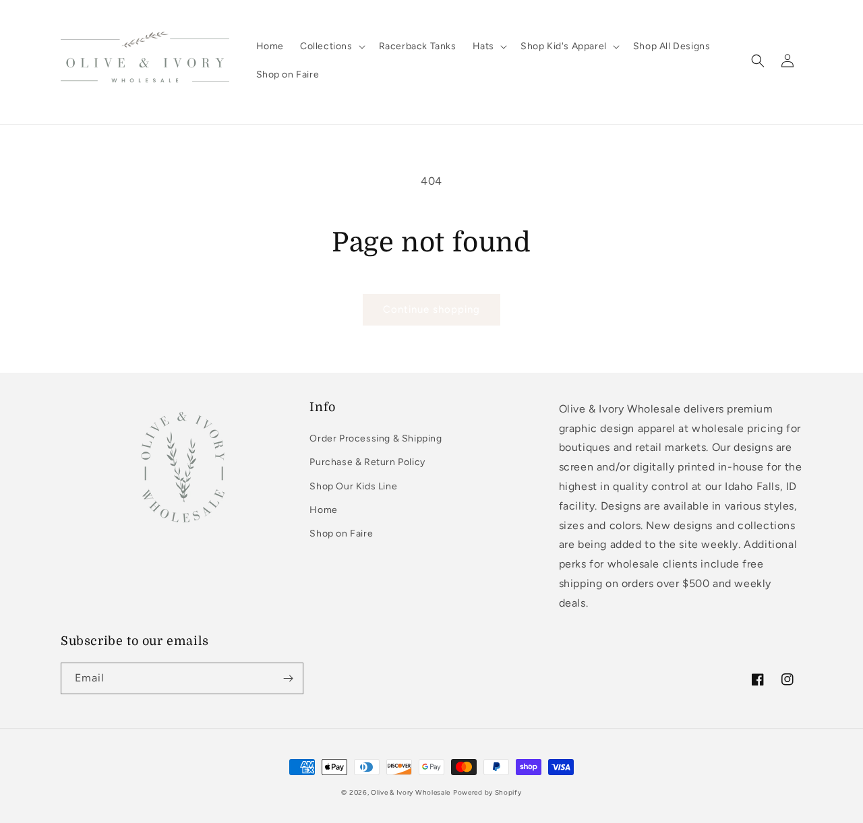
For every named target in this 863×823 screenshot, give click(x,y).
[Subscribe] (288, 678)
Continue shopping (431, 309)
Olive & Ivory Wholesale (410, 792)
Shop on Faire (341, 533)
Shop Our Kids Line (353, 486)
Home (323, 510)
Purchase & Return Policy (367, 462)
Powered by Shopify (487, 792)
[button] (331, 46)
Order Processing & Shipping (375, 438)
